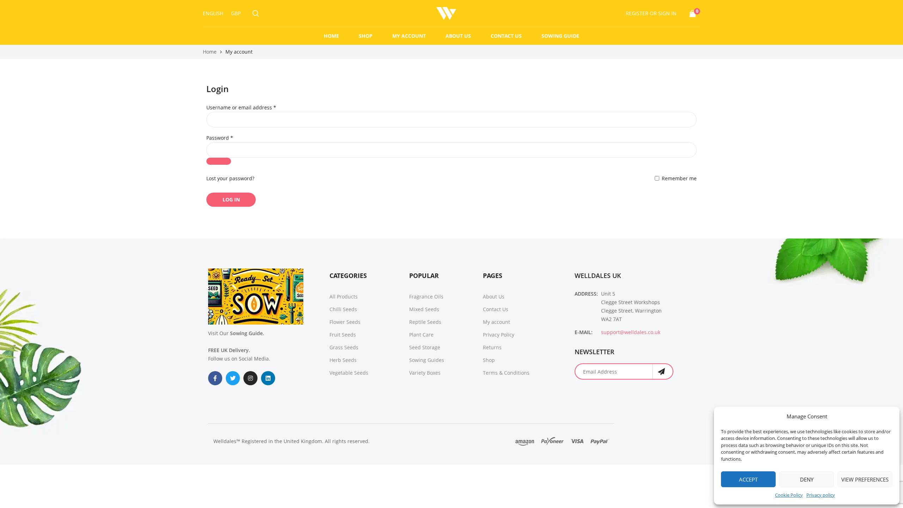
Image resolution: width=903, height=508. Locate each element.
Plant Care (421, 334)
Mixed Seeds (424, 309)
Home (331, 35)
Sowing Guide (560, 35)
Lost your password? (230, 178)
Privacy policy (820, 495)
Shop (365, 35)
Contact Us (506, 35)
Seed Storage (424, 347)
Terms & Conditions (506, 372)
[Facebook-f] (215, 378)
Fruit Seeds (342, 334)
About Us (458, 35)
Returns (492, 347)
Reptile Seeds (425, 322)
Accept (748, 479)
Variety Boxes (425, 372)
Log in (231, 199)
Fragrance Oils (426, 296)
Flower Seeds (344, 322)
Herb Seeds (343, 360)
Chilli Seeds (343, 309)
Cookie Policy (789, 495)
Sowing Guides (426, 360)
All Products (343, 296)
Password (230, 137)
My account (409, 35)
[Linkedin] (268, 378)
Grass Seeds (343, 347)
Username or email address (252, 107)
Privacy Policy (498, 334)
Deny (806, 479)
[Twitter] (233, 378)
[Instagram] (250, 378)
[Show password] (218, 161)
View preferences (865, 479)
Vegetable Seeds (348, 372)
